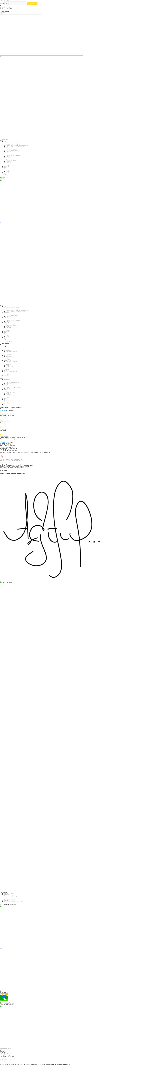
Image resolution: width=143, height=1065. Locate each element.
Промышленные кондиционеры (15, 146)
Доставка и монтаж (11, 159)
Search (2, 3)
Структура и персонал (12, 150)
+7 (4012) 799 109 (5, 414)
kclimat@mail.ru (4, 436)
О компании (7, 148)
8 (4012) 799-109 (5, 7)
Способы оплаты (11, 160)
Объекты (6, 166)
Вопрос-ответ (10, 164)
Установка (9, 154)
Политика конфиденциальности (13, 896)
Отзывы (6, 167)
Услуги (6, 153)
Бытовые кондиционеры (13, 143)
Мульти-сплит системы (13, 144)
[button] (71, 140)
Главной (27, 409)
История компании (11, 149)
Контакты (6, 172)
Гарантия (8, 161)
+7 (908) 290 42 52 (5, 421)
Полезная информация (10, 169)
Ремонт (8, 156)
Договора (8, 163)
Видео (7, 171)
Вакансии (8, 151)
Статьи (8, 170)
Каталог (6, 141)
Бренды (8, 165)
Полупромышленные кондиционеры (17, 145)
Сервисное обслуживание (14, 155)
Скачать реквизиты (12, 459)
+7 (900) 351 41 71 (5, 429)
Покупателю (7, 158)
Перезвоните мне (9, 174)
